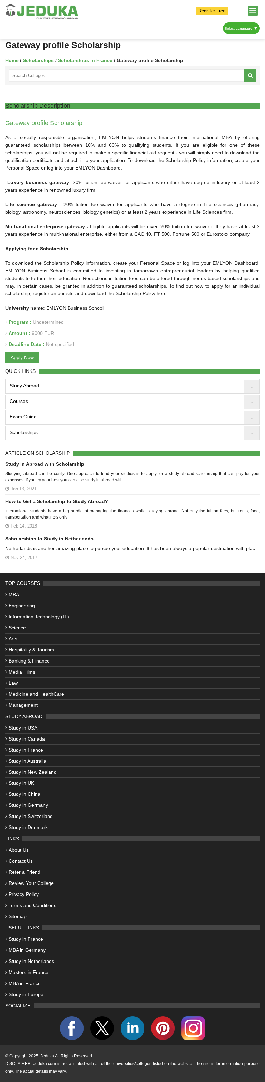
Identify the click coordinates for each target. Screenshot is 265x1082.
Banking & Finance (29, 661)
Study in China (24, 794)
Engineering (22, 605)
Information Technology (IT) (39, 616)
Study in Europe (26, 994)
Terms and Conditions (32, 905)
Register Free (211, 10)
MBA (14, 594)
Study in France (26, 750)
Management (23, 705)
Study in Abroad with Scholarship (44, 464)
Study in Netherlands (31, 961)
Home (12, 60)
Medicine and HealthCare (36, 694)
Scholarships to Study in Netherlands (49, 538)
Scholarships (39, 60)
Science (17, 627)
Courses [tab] (19, 401)
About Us (19, 850)
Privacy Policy (24, 894)
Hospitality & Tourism (31, 650)
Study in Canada (27, 739)
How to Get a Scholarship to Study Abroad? (56, 501)
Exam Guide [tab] (23, 416)
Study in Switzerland (31, 816)
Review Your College (31, 883)
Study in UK (21, 783)
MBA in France (25, 983)
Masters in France (28, 972)
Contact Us (21, 861)
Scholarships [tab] (24, 432)
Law (13, 683)
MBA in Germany (27, 950)
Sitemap (18, 916)
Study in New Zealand (33, 772)
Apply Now (22, 357)
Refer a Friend (24, 872)
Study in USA (23, 728)
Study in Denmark (28, 827)
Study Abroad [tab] (24, 385)
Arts (13, 638)
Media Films (22, 672)
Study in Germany (28, 805)
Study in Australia (27, 761)
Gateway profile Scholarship (43, 122)
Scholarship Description (37, 105)
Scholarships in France (86, 60)
